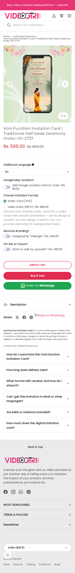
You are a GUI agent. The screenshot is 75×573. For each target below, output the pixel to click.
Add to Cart (37, 265)
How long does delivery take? (27, 370)
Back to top (36, 447)
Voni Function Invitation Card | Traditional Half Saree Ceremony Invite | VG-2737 (37, 40)
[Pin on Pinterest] (31, 317)
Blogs (57, 564)
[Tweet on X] (17, 317)
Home (6, 36)
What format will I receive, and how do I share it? (34, 383)
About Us (18, 564)
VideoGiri (16, 558)
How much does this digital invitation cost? (32, 425)
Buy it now (37, 275)
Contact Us (45, 564)
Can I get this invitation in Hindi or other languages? (34, 399)
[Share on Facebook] (24, 317)
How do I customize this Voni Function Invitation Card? (33, 356)
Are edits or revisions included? (28, 412)
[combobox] (37, 25)
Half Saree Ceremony (24, 36)
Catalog (30, 564)
